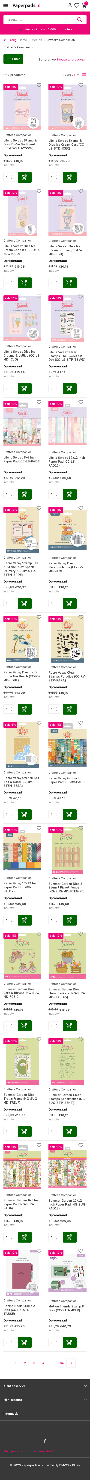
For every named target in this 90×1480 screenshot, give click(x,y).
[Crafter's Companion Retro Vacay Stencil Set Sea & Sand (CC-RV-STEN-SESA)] (22, 745)
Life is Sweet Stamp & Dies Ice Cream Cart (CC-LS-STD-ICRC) (66, 145)
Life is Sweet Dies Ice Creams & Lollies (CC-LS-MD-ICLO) (22, 356)
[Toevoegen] (25, 177)
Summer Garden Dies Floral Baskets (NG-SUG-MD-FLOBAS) (66, 993)
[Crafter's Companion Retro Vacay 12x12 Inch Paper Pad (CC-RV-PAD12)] (22, 850)
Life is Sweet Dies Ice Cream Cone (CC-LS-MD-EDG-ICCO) (21, 250)
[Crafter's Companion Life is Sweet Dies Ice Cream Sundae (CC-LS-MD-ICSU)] (67, 213)
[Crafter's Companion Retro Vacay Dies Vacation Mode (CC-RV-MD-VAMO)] (67, 530)
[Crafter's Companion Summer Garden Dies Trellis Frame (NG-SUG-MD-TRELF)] (22, 1061)
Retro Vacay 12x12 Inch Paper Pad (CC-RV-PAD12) (20, 887)
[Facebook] (45, 1441)
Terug (11, 40)
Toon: (67, 74)
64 (62, 1363)
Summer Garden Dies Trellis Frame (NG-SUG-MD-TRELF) (20, 1099)
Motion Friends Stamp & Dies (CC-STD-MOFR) (66, 1309)
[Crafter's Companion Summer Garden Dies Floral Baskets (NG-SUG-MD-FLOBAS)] (67, 956)
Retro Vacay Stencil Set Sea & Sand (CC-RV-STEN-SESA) (21, 782)
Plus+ (76, 1465)
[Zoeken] (80, 19)
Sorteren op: (48, 59)
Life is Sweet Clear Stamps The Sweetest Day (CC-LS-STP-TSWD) (66, 356)
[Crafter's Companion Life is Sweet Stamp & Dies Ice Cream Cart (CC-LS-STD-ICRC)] (67, 107)
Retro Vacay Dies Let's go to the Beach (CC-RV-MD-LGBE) (22, 676)
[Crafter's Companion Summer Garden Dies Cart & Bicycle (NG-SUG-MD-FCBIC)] (22, 956)
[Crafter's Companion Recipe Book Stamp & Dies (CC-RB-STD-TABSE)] (22, 1273)
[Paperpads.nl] (26, 6)
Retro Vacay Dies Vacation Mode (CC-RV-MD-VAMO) (65, 567)
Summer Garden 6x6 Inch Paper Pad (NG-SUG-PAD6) (21, 1204)
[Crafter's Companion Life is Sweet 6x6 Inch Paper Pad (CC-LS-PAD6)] (22, 424)
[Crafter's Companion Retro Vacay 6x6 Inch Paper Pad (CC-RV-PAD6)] (67, 745)
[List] (84, 75)
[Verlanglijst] (76, 6)
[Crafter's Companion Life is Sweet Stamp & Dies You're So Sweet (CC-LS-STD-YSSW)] (22, 107)
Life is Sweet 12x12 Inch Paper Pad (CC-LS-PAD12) (66, 462)
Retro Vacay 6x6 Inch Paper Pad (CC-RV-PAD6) (67, 780)
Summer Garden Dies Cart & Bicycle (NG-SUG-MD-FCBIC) (21, 993)
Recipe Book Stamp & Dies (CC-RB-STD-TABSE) (19, 1310)
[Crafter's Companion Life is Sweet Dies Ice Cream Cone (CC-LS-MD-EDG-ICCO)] (22, 213)
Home (23, 40)
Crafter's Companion (17, 135)
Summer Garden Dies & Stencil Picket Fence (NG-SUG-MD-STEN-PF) (66, 888)
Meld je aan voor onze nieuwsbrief (28, 1451)
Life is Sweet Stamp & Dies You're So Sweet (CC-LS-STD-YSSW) (20, 144)
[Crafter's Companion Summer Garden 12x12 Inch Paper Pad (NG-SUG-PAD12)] (67, 1167)
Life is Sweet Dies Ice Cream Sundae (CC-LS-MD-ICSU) (65, 250)
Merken (37, 40)
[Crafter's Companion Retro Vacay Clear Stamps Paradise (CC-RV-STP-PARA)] (67, 639)
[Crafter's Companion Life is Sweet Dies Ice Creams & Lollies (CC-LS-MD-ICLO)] (22, 318)
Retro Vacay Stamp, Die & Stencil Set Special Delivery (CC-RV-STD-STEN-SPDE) (20, 569)
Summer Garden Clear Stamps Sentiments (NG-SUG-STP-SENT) (67, 1099)
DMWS (64, 1465)
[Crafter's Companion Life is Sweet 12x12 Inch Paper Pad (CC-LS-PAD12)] (67, 424)
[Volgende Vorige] (71, 1363)
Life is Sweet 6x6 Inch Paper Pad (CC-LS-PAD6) (22, 460)
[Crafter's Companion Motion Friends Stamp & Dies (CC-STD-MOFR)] (67, 1273)
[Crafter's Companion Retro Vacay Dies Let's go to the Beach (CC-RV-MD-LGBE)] (22, 639)
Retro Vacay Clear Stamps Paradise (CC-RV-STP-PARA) (67, 677)
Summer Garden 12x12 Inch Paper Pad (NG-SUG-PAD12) (67, 1205)
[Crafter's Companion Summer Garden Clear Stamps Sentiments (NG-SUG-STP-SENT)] (67, 1061)
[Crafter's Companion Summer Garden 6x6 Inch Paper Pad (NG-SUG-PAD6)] (22, 1167)
